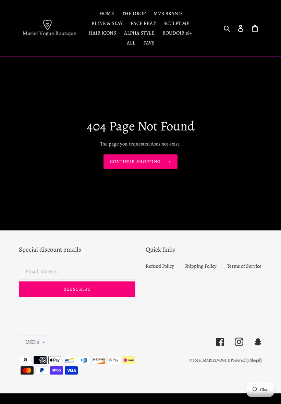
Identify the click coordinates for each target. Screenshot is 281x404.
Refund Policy (160, 266)
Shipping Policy (200, 266)
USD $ (32, 342)
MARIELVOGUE (217, 360)
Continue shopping (135, 161)
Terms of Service (244, 266)
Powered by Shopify (246, 360)
